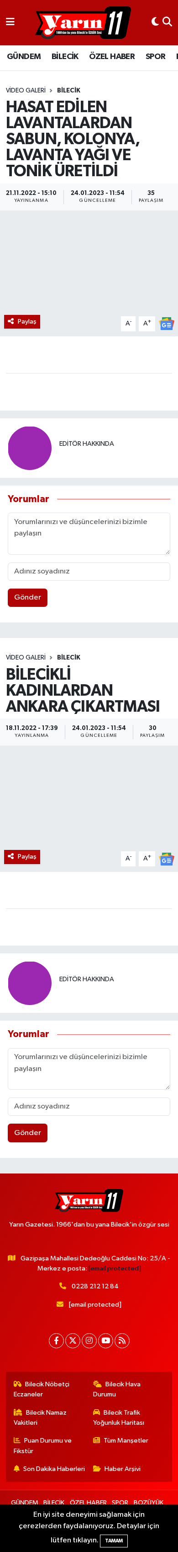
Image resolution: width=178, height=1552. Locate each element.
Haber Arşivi (123, 1468)
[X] (72, 1340)
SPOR (156, 57)
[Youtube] (105, 1340)
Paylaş (27, 321)
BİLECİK (65, 57)
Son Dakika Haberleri (54, 1468)
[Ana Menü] (10, 23)
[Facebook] (56, 1340)
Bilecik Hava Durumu (117, 1389)
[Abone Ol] (166, 323)
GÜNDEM (24, 57)
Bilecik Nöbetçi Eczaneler (42, 1389)
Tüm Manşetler (126, 1440)
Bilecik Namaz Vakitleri (40, 1417)
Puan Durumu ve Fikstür (43, 1445)
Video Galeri (26, 90)
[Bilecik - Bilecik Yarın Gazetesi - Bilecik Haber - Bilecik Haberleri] (83, 23)
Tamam (114, 1540)
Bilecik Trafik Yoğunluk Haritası (118, 1417)
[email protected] (115, 1268)
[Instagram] (89, 1340)
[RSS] (122, 1340)
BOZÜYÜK (148, 1502)
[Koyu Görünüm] (155, 23)
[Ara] (167, 23)
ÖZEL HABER (112, 57)
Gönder (27, 597)
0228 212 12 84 (95, 1286)
